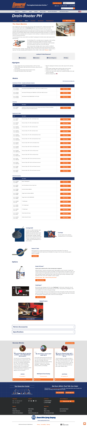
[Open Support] (26, 11)
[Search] (74, 8)
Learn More (35, 256)
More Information (40, 280)
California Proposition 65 (33, 413)
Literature (36, 58)
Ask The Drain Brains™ (64, 409)
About (45, 409)
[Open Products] (19, 11)
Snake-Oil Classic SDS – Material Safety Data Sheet (45, 277)
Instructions (23, 58)
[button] (65, 89)
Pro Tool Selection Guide (55, 388)
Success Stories (63, 411)
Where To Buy (47, 411)
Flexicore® (47, 50)
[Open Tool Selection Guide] (68, 11)
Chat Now (15, 409)
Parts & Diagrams (52, 58)
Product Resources (16, 411)
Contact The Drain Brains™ (18, 413)
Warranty (30, 411)
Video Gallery (31, 409)
